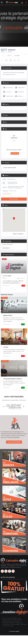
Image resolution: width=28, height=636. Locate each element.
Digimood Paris (8, 315)
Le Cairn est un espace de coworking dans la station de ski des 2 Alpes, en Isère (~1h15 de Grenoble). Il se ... (14, 351)
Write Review (14, 153)
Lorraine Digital (7, 275)
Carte (3, 618)
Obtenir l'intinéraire (18, 234)
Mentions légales (15, 624)
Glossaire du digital (7, 621)
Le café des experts (11, 618)
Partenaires (17, 621)
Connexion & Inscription (8, 622)
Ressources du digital (16, 619)
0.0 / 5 (9, 55)
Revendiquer (6, 248)
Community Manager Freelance (12, 379)
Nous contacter (9, 626)
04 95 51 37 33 (12, 190)
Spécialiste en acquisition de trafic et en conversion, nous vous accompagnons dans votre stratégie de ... (13, 319)
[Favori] (3, 267)
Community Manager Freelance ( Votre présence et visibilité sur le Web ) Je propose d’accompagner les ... (14, 383)
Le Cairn (5, 347)
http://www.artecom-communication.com (13, 183)
